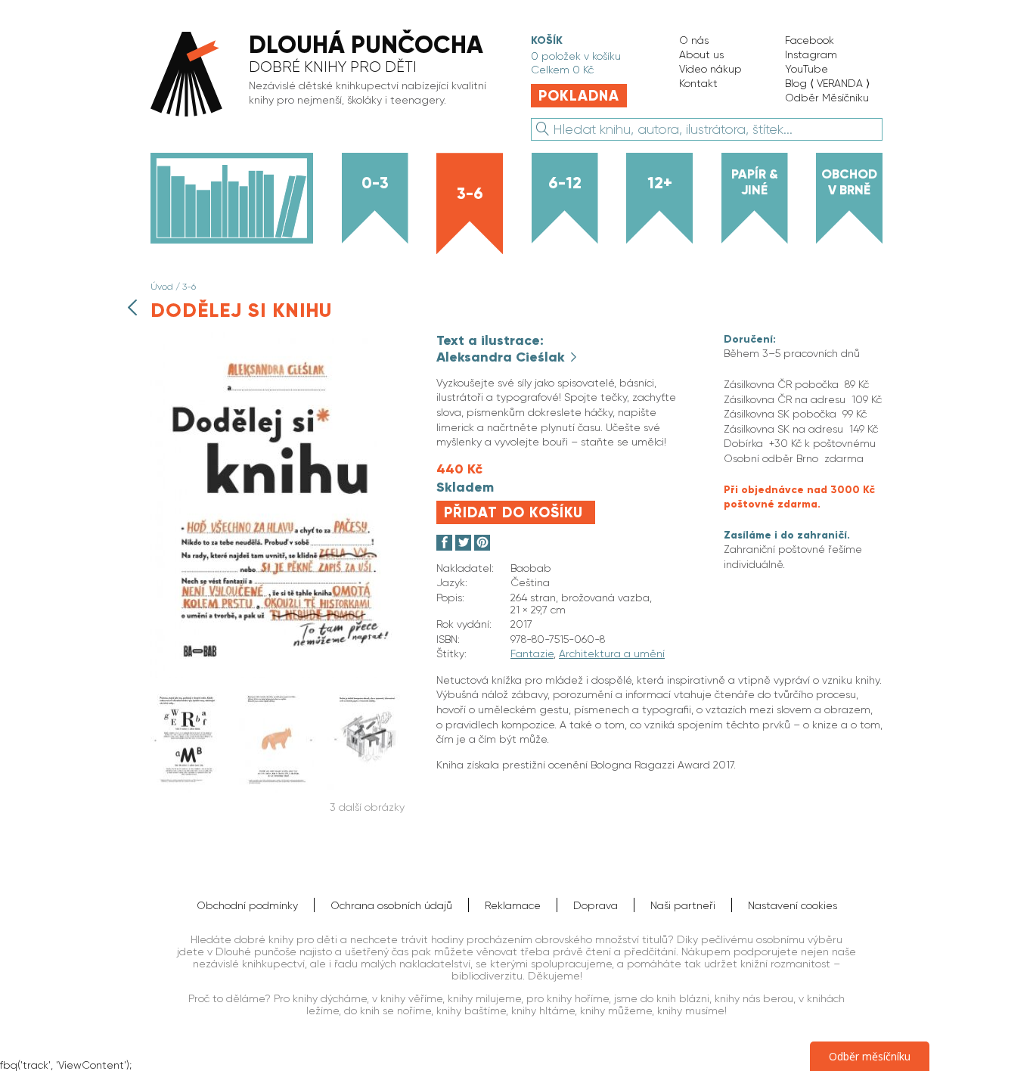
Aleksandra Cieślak (502, 357)
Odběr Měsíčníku (827, 98)
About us (701, 54)
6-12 (565, 183)
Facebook (809, 40)
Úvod (161, 286)
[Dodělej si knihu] (277, 674)
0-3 (375, 183)
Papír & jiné (754, 181)
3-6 (470, 193)
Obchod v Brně (849, 181)
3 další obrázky (367, 807)
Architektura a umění (612, 653)
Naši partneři (682, 905)
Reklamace (513, 905)
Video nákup (710, 69)
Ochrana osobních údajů (391, 905)
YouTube (806, 69)
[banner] (325, 75)
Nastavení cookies (792, 905)
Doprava (595, 905)
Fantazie (532, 653)
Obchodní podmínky (247, 905)
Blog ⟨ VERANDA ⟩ (827, 83)
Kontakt (698, 83)
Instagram (811, 54)
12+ (659, 183)
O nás (694, 40)
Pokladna (578, 95)
